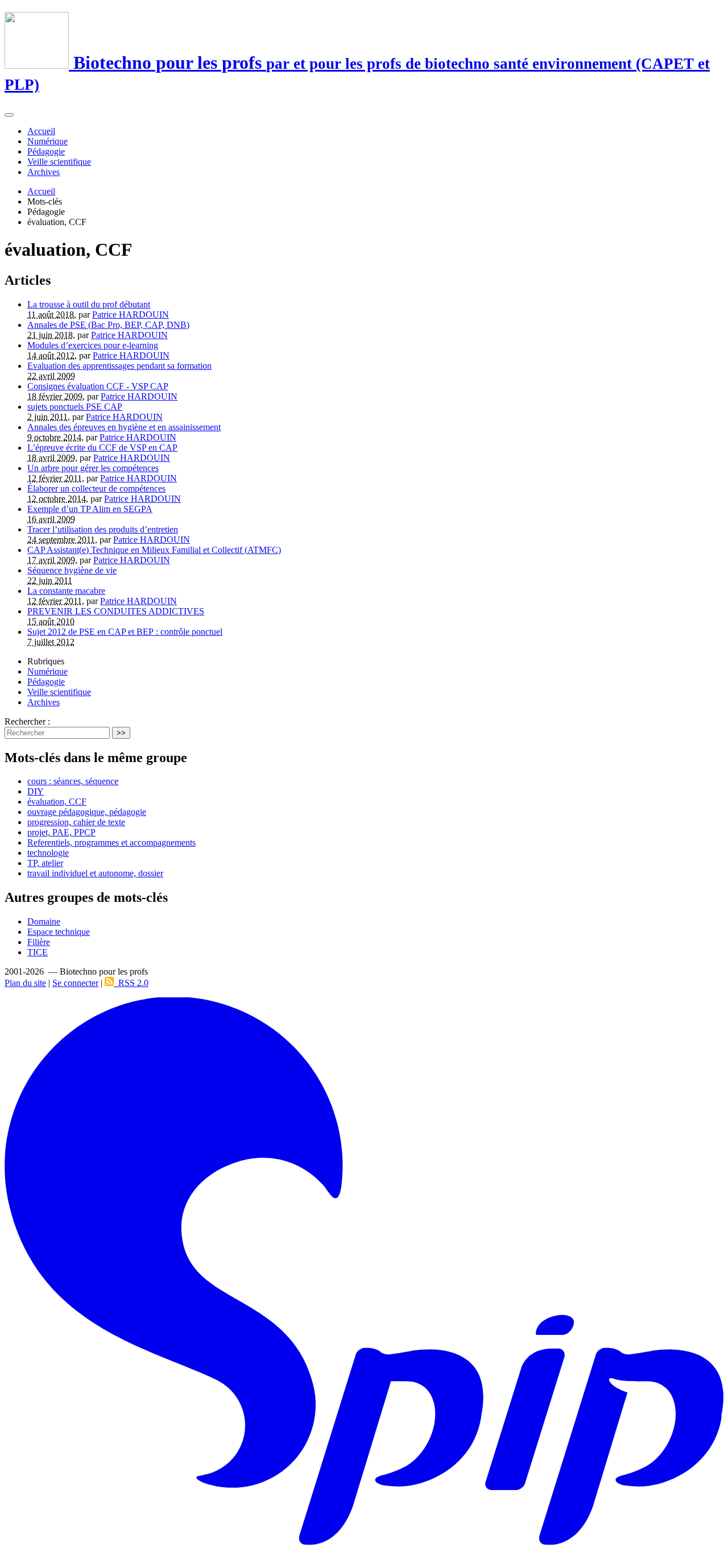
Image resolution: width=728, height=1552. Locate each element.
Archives (43, 172)
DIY (35, 791)
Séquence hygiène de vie (72, 570)
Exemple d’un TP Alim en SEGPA (89, 509)
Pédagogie (46, 151)
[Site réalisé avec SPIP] (364, 1542)
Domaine (43, 921)
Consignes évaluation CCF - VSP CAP (97, 386)
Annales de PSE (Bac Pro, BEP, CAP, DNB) (108, 325)
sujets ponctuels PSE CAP (74, 406)
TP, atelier (45, 863)
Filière (38, 942)
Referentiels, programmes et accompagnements (111, 842)
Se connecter (75, 983)
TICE (37, 952)
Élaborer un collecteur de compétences (96, 488)
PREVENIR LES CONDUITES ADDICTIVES (115, 611)
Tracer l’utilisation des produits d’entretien (102, 529)
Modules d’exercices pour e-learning (92, 345)
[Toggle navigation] (9, 114)
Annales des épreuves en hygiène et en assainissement (124, 427)
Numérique (47, 141)
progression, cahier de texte (76, 822)
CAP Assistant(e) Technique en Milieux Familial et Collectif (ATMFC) (154, 550)
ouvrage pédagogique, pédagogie (86, 812)
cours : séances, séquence (72, 781)
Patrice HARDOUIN (130, 314)
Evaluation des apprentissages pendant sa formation (119, 366)
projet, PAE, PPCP (61, 832)
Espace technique (58, 932)
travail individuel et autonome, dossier (95, 873)
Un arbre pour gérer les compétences (93, 468)
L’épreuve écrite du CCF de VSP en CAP (102, 447)
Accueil (41, 131)
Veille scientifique (59, 162)
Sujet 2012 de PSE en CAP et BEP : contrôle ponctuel (124, 631)
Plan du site (25, 983)
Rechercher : (27, 721)
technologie (48, 853)
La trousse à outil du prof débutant (88, 304)
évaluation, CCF (56, 801)
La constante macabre (66, 591)
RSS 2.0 (131, 983)
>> (121, 733)
